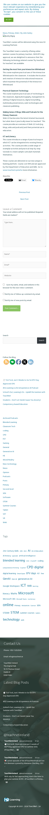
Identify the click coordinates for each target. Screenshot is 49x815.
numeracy (31, 599)
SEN (4, 493)
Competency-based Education (15, 404)
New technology (9, 464)
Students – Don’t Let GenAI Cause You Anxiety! (22, 400)
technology (11, 619)
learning (35, 586)
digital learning (9, 573)
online (8, 605)
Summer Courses (9, 506)
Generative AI (8, 451)
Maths (14, 593)
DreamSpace (21, 574)
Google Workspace (11, 586)
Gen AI (14, 579)
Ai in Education (37, 551)
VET (4, 514)
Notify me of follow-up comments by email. (22, 294)
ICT (23, 585)
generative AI (25, 579)
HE (4, 456)
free (42, 573)
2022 (25, 551)
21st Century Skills (11, 551)
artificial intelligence (27, 555)
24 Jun (37, 773)
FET (4, 439)
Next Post (24, 199)
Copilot (23, 568)
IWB (29, 586)
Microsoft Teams (21, 599)
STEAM (6, 612)
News (5, 33)
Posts (5, 480)
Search (5, 335)
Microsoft (26, 593)
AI (29, 551)
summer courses (27, 613)
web (22, 620)
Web (17, 33)
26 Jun (37, 758)
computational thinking (11, 568)
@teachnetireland (25, 741)
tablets (38, 613)
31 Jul (37, 741)
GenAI (7, 579)
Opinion (6, 472)
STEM (5, 501)
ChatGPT (33, 561)
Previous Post (24, 192)
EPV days (31, 573)
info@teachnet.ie (15, 656)
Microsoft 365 (9, 599)
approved (15, 556)
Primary (11, 33)
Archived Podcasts (10, 418)
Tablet (5, 510)
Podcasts (6, 476)
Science (33, 606)
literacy (6, 593)
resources (25, 605)
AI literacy (7, 555)
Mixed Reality (8, 460)
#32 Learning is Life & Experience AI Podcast (20, 388)
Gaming (6, 443)
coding (5, 430)
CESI (27, 561)
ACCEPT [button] (9, 19)
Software (6, 497)
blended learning (14, 561)
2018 (21, 551)
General (6, 447)
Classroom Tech (9, 426)
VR (4, 518)
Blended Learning (10, 422)
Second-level (8, 489)
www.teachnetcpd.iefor (12, 170)
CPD (4, 435)
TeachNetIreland (11, 741)
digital (38, 567)
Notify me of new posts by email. (18, 300)
